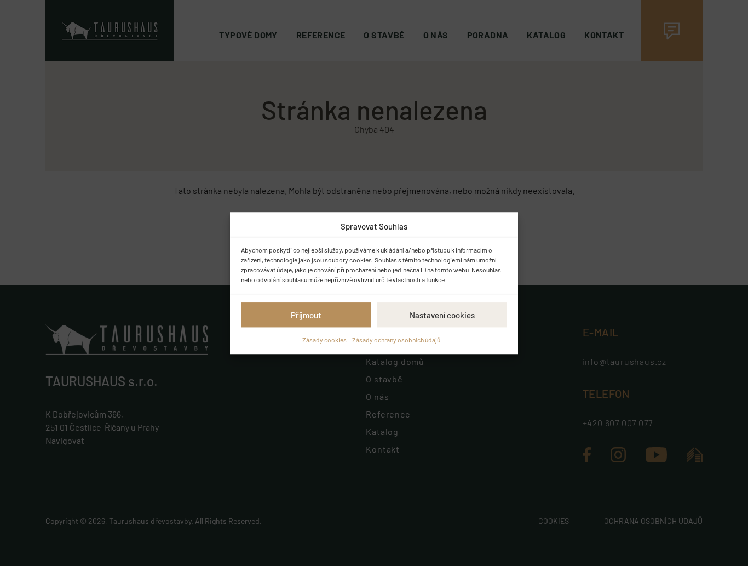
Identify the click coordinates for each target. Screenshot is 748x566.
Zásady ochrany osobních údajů (396, 340)
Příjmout (306, 315)
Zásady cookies (324, 340)
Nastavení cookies (442, 315)
